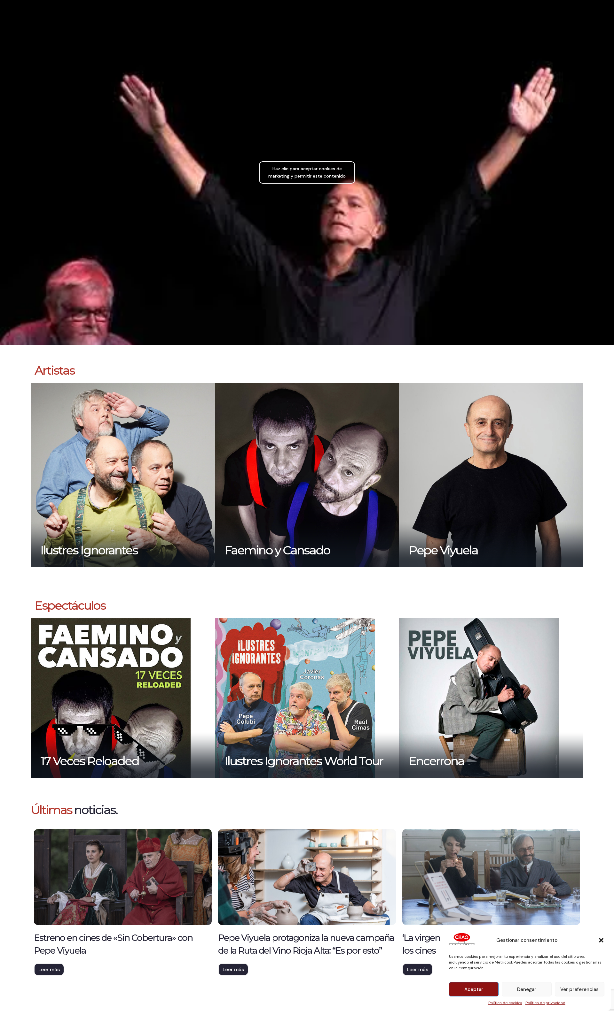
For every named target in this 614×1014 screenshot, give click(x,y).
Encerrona (436, 760)
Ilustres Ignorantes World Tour (303, 760)
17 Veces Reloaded (89, 760)
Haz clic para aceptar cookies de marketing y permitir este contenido (307, 172)
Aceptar (473, 989)
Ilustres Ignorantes (89, 550)
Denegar (526, 989)
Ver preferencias (579, 989)
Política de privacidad (545, 1002)
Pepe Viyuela (443, 550)
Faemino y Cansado (277, 550)
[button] (601, 940)
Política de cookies (505, 1002)
